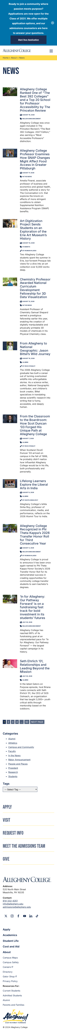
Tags (6, 783)
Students (12, 776)
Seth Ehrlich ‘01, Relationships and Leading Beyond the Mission (35, 666)
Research (13, 772)
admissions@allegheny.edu (17, 907)
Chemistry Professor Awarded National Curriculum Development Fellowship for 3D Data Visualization (35, 288)
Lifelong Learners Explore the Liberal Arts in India (34, 484)
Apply (6, 929)
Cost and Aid (11, 946)
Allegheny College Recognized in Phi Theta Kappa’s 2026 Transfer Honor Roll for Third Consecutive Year (35, 534)
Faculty (12, 751)
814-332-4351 (10, 900)
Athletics (12, 743)
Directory (7, 971)
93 (26, 722)
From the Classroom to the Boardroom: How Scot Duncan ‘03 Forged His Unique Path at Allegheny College (35, 425)
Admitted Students (12, 995)
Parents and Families (13, 1004)
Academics (10, 935)
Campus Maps (10, 957)
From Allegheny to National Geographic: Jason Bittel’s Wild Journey (35, 348)
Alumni (11, 738)
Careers (7, 967)
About (14, 58)
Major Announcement (19, 759)
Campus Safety (11, 962)
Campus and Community (21, 747)
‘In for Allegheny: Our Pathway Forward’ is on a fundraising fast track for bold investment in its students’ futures (32, 607)
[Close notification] (52, 22)
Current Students (11, 990)
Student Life (11, 940)
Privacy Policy (10, 981)
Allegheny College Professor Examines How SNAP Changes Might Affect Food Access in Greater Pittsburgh (35, 159)
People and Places (18, 763)
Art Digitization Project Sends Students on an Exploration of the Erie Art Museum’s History (33, 229)
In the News (14, 755)
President (13, 768)
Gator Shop (9, 976)
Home (5, 58)
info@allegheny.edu (13, 903)
